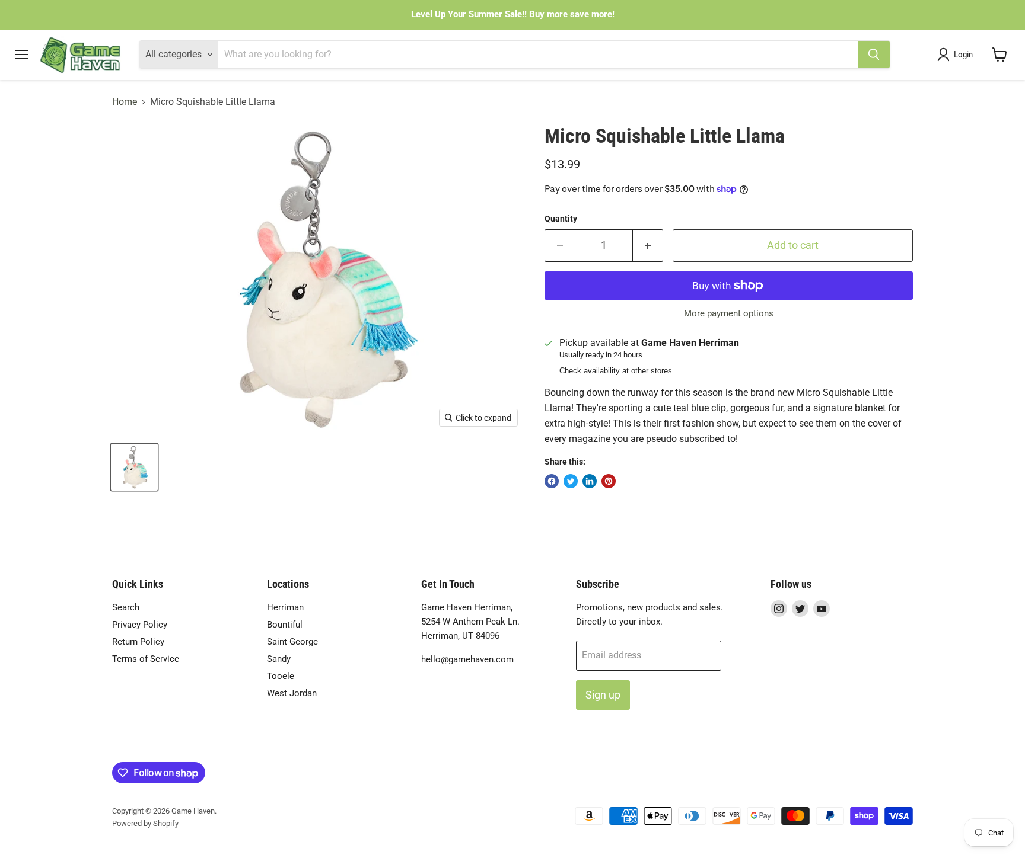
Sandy (279, 659)
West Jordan (292, 693)
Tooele (280, 676)
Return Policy (138, 641)
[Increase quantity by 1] (648, 245)
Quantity (561, 218)
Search (125, 607)
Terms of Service (145, 659)
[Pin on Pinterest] (608, 481)
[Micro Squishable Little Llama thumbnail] (134, 467)
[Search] (874, 54)
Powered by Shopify (145, 823)
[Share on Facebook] (552, 481)
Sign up (602, 695)
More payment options (728, 314)
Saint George (292, 641)
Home (124, 102)
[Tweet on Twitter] (571, 481)
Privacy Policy (139, 624)
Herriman (285, 607)
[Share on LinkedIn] (589, 481)
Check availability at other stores (615, 371)
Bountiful (285, 624)
